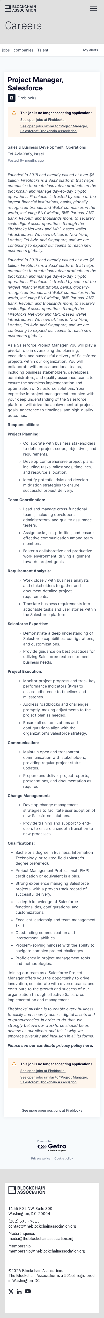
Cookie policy (63, 1158)
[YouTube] (28, 1292)
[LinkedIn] (19, 1292)
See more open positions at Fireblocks (52, 1110)
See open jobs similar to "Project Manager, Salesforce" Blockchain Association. (54, 128)
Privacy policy (41, 1158)
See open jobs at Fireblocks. (43, 119)
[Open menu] (93, 8)
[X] (11, 1292)
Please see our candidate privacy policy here (50, 1045)
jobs (6, 50)
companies (23, 50)
